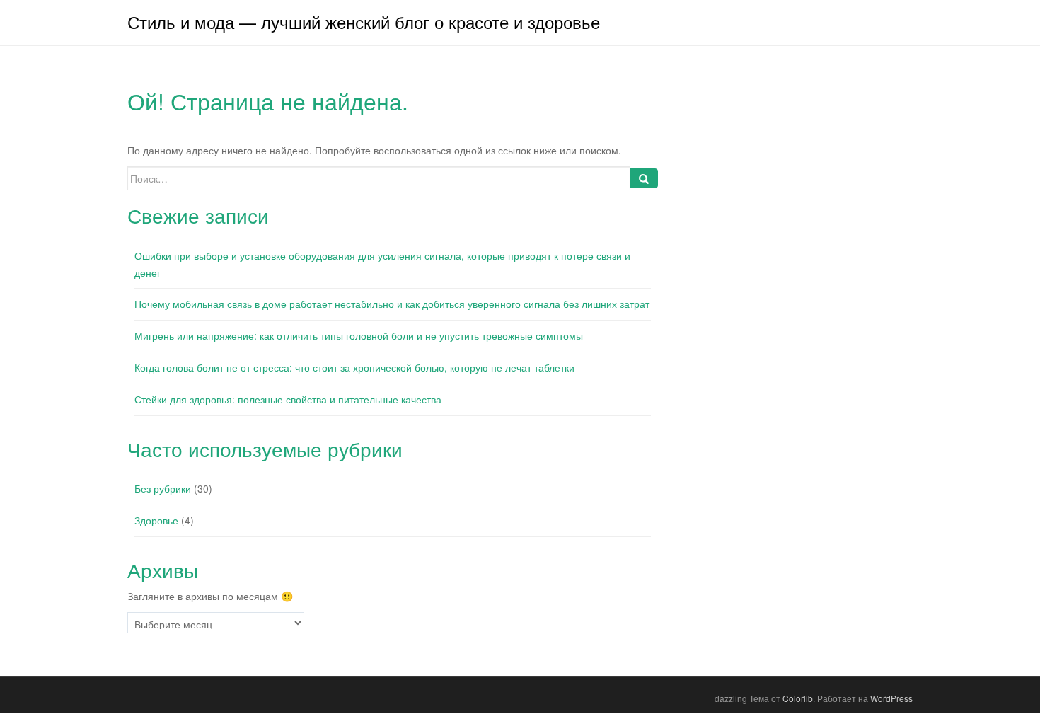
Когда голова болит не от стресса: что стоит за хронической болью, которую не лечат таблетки (354, 367)
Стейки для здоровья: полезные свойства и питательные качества (287, 399)
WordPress (891, 698)
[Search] (644, 178)
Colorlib (797, 698)
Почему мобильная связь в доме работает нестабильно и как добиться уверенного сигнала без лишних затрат (391, 303)
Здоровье (156, 520)
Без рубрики (162, 488)
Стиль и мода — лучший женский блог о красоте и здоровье (363, 21)
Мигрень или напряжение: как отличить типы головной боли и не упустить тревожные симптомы (358, 335)
